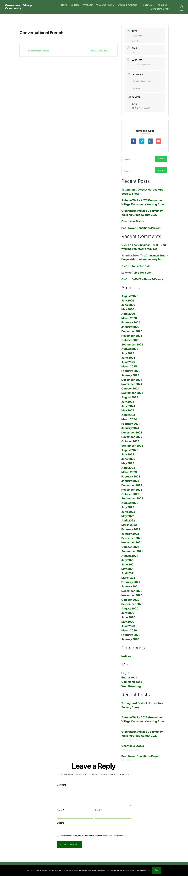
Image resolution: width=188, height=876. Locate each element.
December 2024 (131, 379)
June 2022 (128, 511)
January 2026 (130, 327)
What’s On (87, 5)
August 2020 (129, 608)
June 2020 (128, 617)
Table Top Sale (141, 266)
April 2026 (128, 313)
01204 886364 (144, 108)
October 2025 (130, 340)
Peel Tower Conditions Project (140, 228)
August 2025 (129, 348)
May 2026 (127, 309)
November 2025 (131, 335)
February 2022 (130, 529)
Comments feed (131, 681)
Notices (126, 656)
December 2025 (131, 331)
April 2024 (128, 415)
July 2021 (127, 560)
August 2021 (129, 555)
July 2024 (127, 401)
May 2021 (127, 568)
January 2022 (130, 533)
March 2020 (129, 630)
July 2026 (127, 300)
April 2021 (127, 573)
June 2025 (128, 357)
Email (98, 810)
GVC (124, 245)
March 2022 (129, 524)
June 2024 (128, 406)
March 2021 (128, 577)
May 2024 (127, 410)
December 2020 (131, 591)
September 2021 (132, 551)
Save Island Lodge (160, 8)
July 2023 (127, 454)
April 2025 (128, 362)
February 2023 (130, 476)
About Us (162, 5)
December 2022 (131, 485)
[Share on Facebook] (133, 141)
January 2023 (130, 480)
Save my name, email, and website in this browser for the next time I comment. (93, 836)
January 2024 (130, 428)
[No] (185, 870)
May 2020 (127, 621)
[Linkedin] (150, 141)
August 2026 (129, 296)
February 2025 (130, 371)
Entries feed (129, 677)
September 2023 (132, 445)
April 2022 (128, 520)
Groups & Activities (127, 5)
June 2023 (128, 459)
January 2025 (130, 375)
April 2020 (128, 626)
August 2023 (129, 450)
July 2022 (127, 507)
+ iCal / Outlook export (100, 50)
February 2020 (130, 634)
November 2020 (131, 595)
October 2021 (130, 547)
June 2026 (128, 304)
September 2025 (132, 344)
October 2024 (130, 388)
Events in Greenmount (142, 81)
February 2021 (130, 582)
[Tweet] (141, 141)
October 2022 (130, 494)
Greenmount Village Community (18, 7)
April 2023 (128, 467)
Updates (75, 5)
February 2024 (130, 423)
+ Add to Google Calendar (38, 50)
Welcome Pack (104, 5)
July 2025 (127, 353)
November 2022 (131, 489)
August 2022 (129, 503)
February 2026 (130, 322)
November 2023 (131, 436)
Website (60, 823)
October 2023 (130, 441)
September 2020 (132, 604)
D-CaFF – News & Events (147, 279)
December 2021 (131, 538)
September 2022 (132, 498)
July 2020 (127, 612)
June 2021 (128, 564)
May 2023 (127, 463)
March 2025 (129, 366)
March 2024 (129, 419)
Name (60, 810)
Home (64, 5)
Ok (156, 870)
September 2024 (132, 392)
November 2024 (131, 384)
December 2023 (131, 432)
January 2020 (130, 639)
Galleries (147, 5)
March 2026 (129, 318)
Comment (62, 785)
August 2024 (129, 397)
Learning (136, 88)
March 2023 (129, 472)
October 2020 (130, 599)
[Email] (158, 141)
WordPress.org (131, 686)
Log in (125, 673)
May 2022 (127, 516)
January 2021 (130, 586)
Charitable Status (132, 221)
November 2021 (131, 542)
